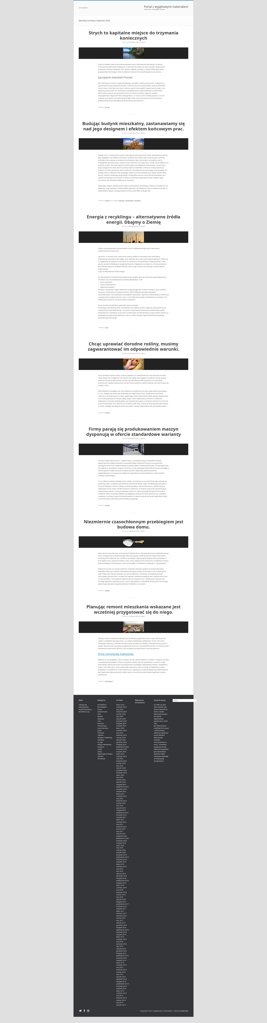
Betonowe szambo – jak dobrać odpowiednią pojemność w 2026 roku (161, 718)
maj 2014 (119, 995)
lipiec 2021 (120, 819)
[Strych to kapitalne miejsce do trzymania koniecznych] (133, 53)
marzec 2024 (121, 763)
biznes (107, 107)
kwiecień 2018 (121, 892)
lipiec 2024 (120, 754)
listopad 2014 (121, 981)
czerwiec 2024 (121, 756)
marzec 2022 (121, 803)
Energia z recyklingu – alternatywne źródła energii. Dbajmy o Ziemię (133, 219)
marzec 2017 (121, 918)
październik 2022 (122, 787)
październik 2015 (122, 956)
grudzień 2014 (121, 979)
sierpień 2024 (121, 752)
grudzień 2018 (121, 876)
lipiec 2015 (120, 963)
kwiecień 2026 (121, 712)
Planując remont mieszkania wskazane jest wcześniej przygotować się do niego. (133, 609)
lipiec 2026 (120, 705)
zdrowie (100, 756)
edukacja (101, 719)
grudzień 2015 (121, 951)
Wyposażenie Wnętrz (105, 754)
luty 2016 (119, 946)
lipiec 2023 (120, 775)
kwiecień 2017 (121, 916)
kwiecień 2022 (121, 801)
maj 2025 (119, 733)
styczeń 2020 (121, 852)
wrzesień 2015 (121, 958)
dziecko (100, 716)
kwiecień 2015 (121, 970)
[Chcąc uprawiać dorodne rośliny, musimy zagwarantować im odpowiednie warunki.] (133, 364)
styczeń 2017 (121, 923)
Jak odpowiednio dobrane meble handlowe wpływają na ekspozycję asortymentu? (161, 756)
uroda (100, 749)
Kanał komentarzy (85, 709)
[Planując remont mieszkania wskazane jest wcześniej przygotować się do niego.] (133, 627)
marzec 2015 (121, 972)
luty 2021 (119, 831)
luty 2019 (119, 871)
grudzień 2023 (121, 770)
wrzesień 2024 (121, 749)
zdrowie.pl (109, 681)
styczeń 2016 (121, 949)
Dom (99, 714)
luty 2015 (119, 974)
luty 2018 (119, 897)
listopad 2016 (121, 927)
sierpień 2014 (121, 988)
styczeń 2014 (121, 1005)
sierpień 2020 (121, 843)
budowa (121, 200)
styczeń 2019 (121, 873)
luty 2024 (119, 766)
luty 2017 (119, 920)
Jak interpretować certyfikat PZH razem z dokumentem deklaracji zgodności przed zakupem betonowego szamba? (161, 733)
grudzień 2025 (121, 721)
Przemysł (101, 733)
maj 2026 (119, 709)
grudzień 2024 (121, 742)
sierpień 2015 (121, 960)
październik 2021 (122, 812)
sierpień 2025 (121, 726)
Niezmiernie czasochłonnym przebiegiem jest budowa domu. (133, 524)
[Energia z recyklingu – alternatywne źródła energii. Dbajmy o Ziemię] (133, 237)
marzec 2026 (121, 714)
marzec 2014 (121, 1000)
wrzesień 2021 (121, 815)
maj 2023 (119, 777)
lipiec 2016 (120, 937)
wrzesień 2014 (121, 986)
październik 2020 (122, 838)
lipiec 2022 (120, 794)
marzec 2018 (121, 895)
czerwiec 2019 (121, 866)
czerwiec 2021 (121, 822)
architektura (102, 705)
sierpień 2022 (121, 791)
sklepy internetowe (104, 744)
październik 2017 (122, 904)
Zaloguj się (83, 705)
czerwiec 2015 (121, 965)
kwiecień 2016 (121, 944)
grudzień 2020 (121, 836)
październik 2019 (122, 857)
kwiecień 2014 (121, 998)
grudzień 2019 (121, 855)
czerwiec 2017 (121, 913)
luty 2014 (119, 1002)
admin (143, 42)
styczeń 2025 (121, 740)
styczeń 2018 (121, 899)
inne (106, 327)
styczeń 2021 (121, 834)
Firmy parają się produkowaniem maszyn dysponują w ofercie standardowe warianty (133, 431)
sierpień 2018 (121, 883)
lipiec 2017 (120, 911)
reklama (100, 735)
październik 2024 (122, 747)
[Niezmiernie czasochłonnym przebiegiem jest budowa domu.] (133, 542)
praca (99, 730)
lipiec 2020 (120, 845)
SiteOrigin (184, 1011)
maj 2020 (119, 848)
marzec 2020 (121, 850)
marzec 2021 (121, 829)
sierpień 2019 (121, 862)
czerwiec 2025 (121, 730)
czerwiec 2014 (121, 993)
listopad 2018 (121, 878)
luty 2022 (119, 805)
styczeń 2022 (121, 808)
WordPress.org (84, 712)
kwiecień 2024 (121, 761)
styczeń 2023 (121, 782)
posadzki (137, 200)
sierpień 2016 (121, 934)
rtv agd (100, 742)
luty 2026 (119, 716)
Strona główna (83, 8)
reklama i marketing (105, 737)
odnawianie (129, 200)
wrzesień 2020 (121, 841)
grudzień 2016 (121, 925)
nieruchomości (103, 728)
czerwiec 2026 (121, 707)
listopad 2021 (121, 810)
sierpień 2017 (121, 909)
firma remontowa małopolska (116, 654)
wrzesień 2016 (121, 932)
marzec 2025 (121, 737)
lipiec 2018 (120, 885)
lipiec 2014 (120, 991)
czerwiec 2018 (121, 888)
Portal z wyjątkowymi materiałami (166, 7)
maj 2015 (119, 967)
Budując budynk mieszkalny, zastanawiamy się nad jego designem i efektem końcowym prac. (133, 126)
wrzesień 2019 (121, 859)
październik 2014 (122, 984)
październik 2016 (122, 930)
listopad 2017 (121, 902)
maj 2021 (119, 824)
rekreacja (101, 740)
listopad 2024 (121, 744)
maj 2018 (119, 890)
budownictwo (102, 712)
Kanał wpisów (84, 707)
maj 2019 (119, 869)
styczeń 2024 (121, 768)
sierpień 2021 (121, 817)
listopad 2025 (121, 723)
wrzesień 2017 (121, 906)
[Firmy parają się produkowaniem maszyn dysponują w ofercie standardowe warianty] (133, 449)
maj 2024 (119, 759)
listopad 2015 (121, 953)
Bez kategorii (102, 707)
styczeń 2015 (121, 977)
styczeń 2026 (121, 719)
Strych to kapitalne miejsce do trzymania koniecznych (133, 35)
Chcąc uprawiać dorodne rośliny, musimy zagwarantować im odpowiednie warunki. (133, 346)
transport (101, 747)
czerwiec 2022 (121, 796)
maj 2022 (119, 798)
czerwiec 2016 (121, 939)
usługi (107, 200)
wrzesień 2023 (121, 773)
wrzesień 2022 (121, 789)
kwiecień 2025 (121, 735)
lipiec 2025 (120, 728)
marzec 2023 (121, 780)
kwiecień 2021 (121, 827)
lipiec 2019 (120, 864)
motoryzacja (102, 726)
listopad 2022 (121, 784)
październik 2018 (122, 880)
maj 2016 (119, 941)
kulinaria (101, 723)
